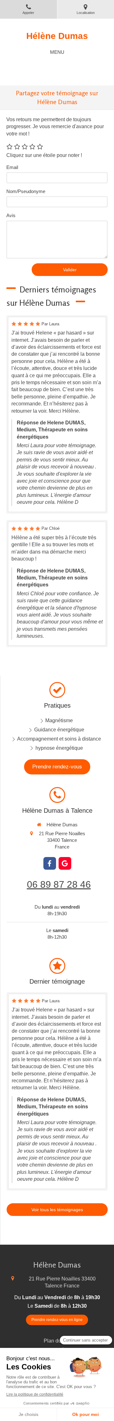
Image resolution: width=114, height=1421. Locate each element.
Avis (11, 215)
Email (12, 167)
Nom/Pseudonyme (25, 191)
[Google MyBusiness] (65, 863)
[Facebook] (49, 863)
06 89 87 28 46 (59, 884)
